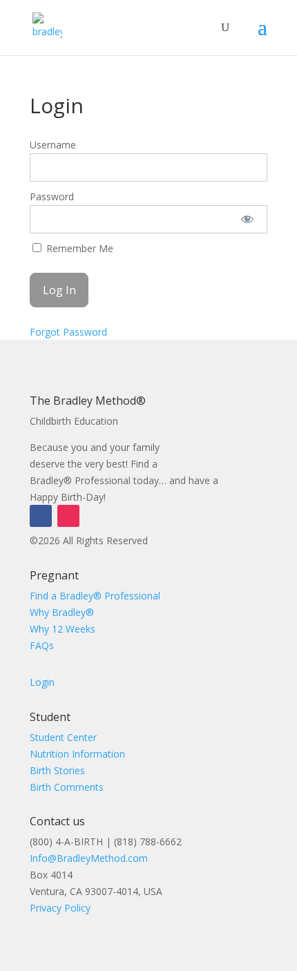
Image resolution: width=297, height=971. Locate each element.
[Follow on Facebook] (41, 516)
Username (53, 144)
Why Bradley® (62, 612)
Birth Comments (67, 787)
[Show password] (247, 219)
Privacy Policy (60, 907)
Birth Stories (57, 770)
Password (52, 196)
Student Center (63, 737)
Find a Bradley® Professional (95, 595)
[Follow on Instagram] (68, 516)
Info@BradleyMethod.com (89, 858)
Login (42, 682)
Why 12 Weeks (62, 628)
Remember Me (78, 248)
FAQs (42, 645)
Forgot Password (68, 331)
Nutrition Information (77, 753)
